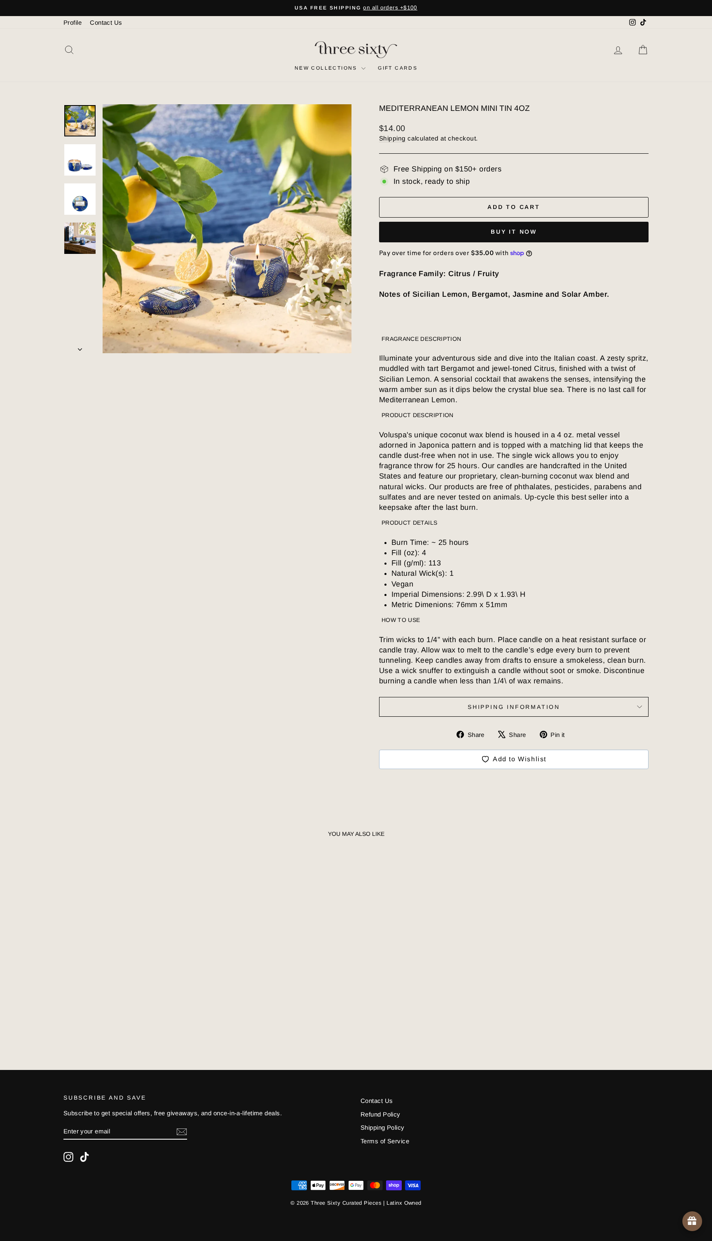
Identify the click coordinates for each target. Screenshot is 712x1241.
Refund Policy (380, 1114)
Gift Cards (397, 68)
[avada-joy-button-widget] (692, 1221)
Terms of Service (385, 1141)
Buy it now (514, 231)
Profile (72, 22)
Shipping (392, 138)
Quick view (133, 987)
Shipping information (514, 707)
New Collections (327, 68)
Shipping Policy (383, 1127)
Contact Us (106, 22)
